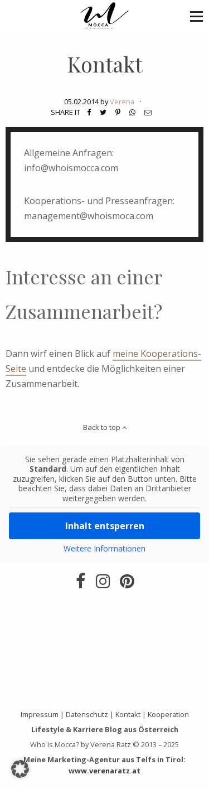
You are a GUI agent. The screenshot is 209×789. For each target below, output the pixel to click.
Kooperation (168, 714)
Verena (122, 101)
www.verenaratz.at (104, 771)
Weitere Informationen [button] (104, 549)
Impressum (40, 714)
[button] (196, 15)
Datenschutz (87, 714)
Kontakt (105, 64)
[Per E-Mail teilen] (147, 112)
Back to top (102, 427)
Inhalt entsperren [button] (104, 526)
